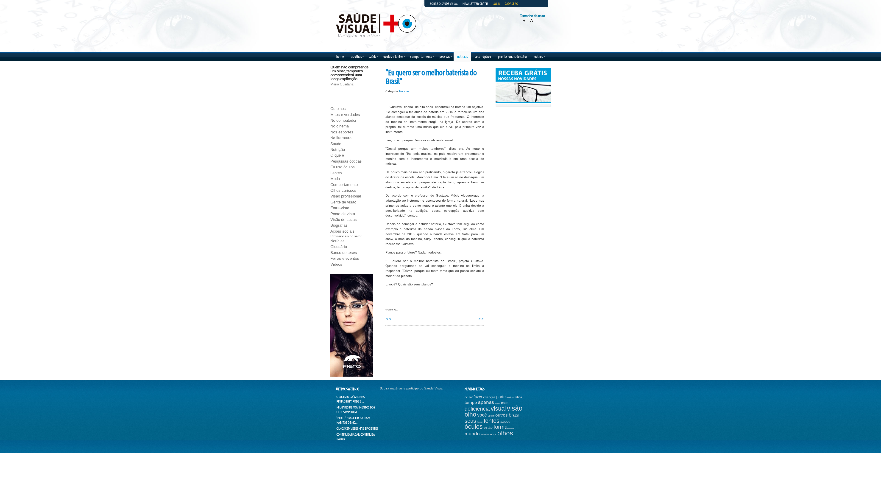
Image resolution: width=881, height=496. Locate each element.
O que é (337, 155)
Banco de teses (343, 253)
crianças (489, 397)
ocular (469, 397)
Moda (335, 179)
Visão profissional (345, 196)
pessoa (511, 428)
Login (496, 4)
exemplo (485, 435)
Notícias (404, 91)
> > (481, 319)
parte (501, 397)
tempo (471, 402)
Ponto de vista (342, 214)
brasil (515, 415)
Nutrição (337, 149)
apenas (486, 402)
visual (498, 408)
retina (518, 397)
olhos (505, 433)
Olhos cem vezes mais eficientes (357, 428)
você (482, 414)
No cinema (339, 126)
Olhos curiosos (343, 190)
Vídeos (336, 264)
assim (491, 415)
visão (514, 408)
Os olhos (338, 109)
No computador (343, 120)
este (504, 403)
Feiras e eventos (344, 258)
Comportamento (344, 185)
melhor (510, 397)
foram (480, 422)
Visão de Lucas (343, 219)
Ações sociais (342, 231)
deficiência (477, 409)
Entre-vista (339, 208)
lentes (491, 420)
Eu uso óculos (342, 167)
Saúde (335, 144)
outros (501, 415)
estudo (497, 403)
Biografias (339, 225)
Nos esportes (341, 132)
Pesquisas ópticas (346, 161)
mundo (472, 433)
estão (488, 427)
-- (539, 21)
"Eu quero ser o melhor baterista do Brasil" (431, 77)
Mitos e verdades (345, 115)
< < (388, 319)
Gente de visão (343, 202)
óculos (474, 426)
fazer (478, 397)
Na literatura (340, 138)
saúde (505, 421)
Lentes (336, 173)
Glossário (338, 247)
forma (500, 427)
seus (470, 421)
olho (470, 414)
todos (493, 434)
